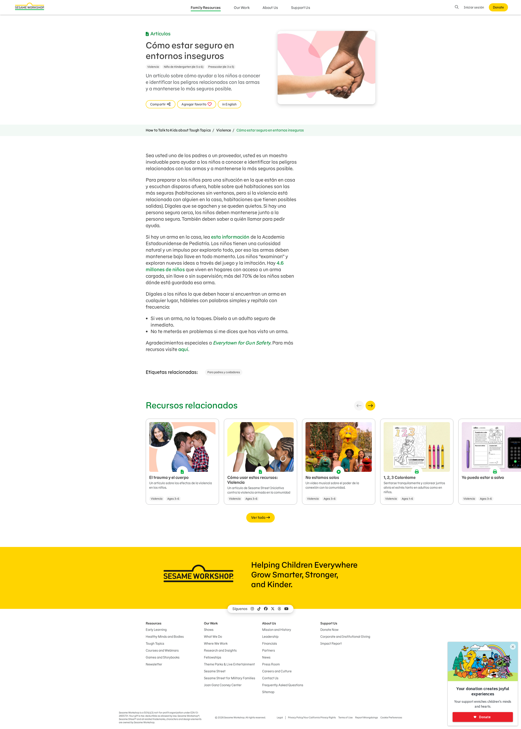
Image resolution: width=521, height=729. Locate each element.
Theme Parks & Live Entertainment (229, 664)
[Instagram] (252, 608)
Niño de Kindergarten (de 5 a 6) (183, 67)
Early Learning (156, 630)
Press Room (271, 664)
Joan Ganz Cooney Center (223, 685)
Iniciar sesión (474, 7)
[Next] (370, 406)
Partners (268, 650)
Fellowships (212, 657)
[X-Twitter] (273, 608)
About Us (270, 7)
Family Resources (206, 7)
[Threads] (279, 608)
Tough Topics (155, 643)
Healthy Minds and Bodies (165, 637)
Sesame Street (214, 671)
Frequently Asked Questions (282, 685)
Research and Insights (220, 650)
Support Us (300, 7)
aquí (183, 349)
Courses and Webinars (162, 650)
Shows (208, 630)
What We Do (213, 637)
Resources (153, 623)
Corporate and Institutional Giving (345, 637)
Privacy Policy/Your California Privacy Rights (312, 717)
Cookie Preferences (391, 717)
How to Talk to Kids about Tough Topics (178, 130)
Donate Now (329, 630)
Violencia (153, 67)
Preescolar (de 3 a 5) (221, 67)
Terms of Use (345, 717)
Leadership (270, 637)
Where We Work (216, 643)
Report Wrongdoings (366, 717)
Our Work (242, 7)
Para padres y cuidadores (223, 372)
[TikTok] (259, 608)
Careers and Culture (277, 671)
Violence (223, 130)
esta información (230, 237)
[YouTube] (286, 608)
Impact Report (331, 643)
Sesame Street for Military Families (229, 678)
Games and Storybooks (163, 657)
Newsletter (154, 664)
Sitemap (268, 692)
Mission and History (276, 630)
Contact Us (270, 678)
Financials (269, 643)
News (266, 657)
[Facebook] (266, 608)
